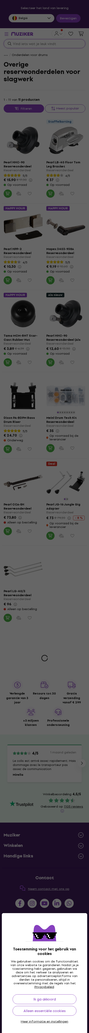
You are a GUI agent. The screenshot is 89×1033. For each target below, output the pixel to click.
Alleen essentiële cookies (45, 1011)
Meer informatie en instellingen (44, 1021)
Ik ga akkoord (44, 999)
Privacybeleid (44, 987)
